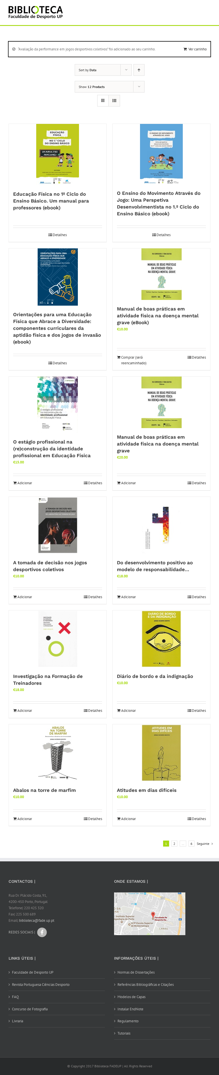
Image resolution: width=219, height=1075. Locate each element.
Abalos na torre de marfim (44, 790)
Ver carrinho (197, 49)
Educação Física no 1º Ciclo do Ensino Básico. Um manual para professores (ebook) (51, 200)
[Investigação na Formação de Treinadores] (57, 638)
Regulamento (128, 1021)
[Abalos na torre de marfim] (57, 752)
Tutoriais (123, 1033)
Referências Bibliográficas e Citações (145, 984)
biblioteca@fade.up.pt (36, 920)
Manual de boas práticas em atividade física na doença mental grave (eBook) (157, 315)
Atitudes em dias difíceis (147, 790)
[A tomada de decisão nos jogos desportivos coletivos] (57, 525)
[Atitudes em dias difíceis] (161, 752)
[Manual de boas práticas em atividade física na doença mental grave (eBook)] (161, 274)
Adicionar (24, 483)
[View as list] (114, 100)
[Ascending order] (139, 70)
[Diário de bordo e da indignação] (161, 638)
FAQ (15, 996)
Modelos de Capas (131, 996)
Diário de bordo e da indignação (155, 676)
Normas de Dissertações (136, 972)
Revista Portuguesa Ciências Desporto (41, 984)
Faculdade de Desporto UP (32, 972)
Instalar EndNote (130, 1009)
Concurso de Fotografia (30, 1009)
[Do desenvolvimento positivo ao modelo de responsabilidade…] (161, 525)
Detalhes (60, 234)
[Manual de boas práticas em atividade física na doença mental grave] (161, 402)
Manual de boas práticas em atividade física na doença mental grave (157, 443)
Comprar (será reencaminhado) (134, 360)
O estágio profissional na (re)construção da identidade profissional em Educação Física (52, 448)
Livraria (17, 1021)
